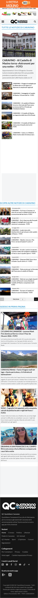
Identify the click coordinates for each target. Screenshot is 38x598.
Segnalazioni (6, 543)
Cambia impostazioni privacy (22, 555)
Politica (19, 532)
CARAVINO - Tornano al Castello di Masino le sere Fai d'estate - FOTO (22, 291)
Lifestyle (27, 532)
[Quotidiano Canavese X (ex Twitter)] (7, 565)
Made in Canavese (8, 536)
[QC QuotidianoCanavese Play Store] (4, 575)
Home (4, 532)
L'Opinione (22, 539)
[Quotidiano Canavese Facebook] (11, 565)
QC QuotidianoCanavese (22, 585)
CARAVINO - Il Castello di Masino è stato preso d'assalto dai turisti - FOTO (24, 125)
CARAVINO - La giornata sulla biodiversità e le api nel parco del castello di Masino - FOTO (24, 232)
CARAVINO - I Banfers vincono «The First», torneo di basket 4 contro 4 (22, 241)
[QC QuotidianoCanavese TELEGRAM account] (29, 565)
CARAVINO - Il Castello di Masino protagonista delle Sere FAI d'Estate (24, 114)
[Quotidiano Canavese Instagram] (16, 565)
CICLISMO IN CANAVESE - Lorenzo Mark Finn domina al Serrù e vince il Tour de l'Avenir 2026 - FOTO (17, 333)
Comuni (31, 539)
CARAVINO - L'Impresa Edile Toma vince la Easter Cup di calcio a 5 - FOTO (24, 260)
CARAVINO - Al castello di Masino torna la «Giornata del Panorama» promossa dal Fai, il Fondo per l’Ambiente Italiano (24, 106)
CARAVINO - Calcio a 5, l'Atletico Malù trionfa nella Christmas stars (23, 133)
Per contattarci (7, 552)
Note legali (6, 555)
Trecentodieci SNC (15, 593)
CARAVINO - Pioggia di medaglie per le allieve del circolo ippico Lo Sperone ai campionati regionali (24, 85)
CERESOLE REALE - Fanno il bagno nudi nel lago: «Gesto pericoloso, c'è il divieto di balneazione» (18, 372)
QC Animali (21, 536)
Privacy (17, 552)
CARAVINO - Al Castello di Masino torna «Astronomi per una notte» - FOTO (18, 63)
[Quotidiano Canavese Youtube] (20, 565)
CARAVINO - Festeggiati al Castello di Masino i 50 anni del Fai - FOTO (24, 94)
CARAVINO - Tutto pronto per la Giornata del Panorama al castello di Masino (24, 270)
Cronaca (11, 532)
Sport (14, 539)
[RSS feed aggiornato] (3, 565)
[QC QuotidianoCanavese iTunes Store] (10, 575)
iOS (8, 524)
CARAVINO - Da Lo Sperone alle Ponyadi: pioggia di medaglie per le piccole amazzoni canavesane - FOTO (24, 222)
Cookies (25, 552)
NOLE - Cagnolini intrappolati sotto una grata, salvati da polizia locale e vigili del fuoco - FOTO (19, 410)
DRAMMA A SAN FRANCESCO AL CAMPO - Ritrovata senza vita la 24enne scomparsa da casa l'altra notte (19, 448)
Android (14, 524)
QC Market (6, 539)
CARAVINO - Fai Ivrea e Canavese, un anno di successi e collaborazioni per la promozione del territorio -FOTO (23, 212)
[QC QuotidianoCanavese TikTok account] (24, 565)
